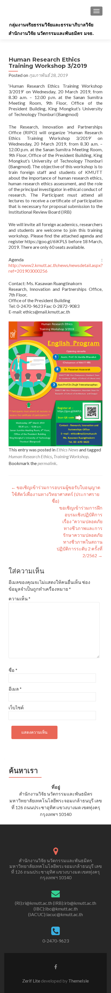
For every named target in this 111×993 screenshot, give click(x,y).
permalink (47, 463)
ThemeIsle (78, 980)
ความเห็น (19, 598)
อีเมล (15, 688)
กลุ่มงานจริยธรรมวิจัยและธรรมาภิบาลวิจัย (51, 25)
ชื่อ (13, 670)
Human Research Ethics (30, 456)
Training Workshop (71, 456)
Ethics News (67, 449)
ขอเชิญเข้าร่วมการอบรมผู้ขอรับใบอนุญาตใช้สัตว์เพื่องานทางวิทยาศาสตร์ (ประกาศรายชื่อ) (55, 494)
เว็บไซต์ (16, 707)
